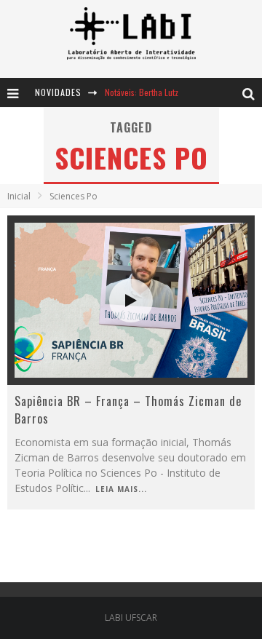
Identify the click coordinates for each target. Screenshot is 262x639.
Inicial (19, 196)
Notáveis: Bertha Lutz (141, 92)
